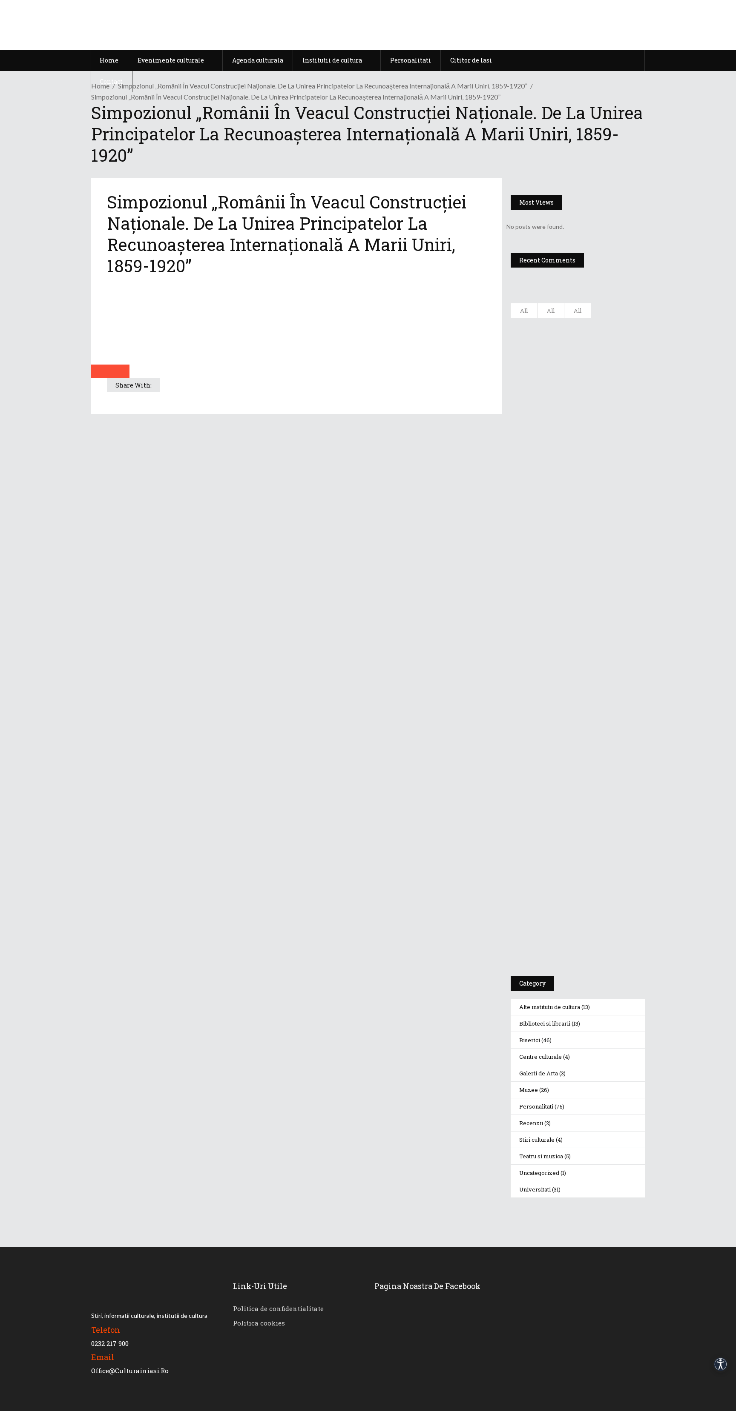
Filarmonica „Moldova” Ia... (595, 329)
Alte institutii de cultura (549, 1007)
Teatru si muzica (541, 1156)
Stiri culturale (537, 1139)
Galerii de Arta (538, 1073)
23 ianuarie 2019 (602, 517)
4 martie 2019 (599, 439)
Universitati (535, 1189)
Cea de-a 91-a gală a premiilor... (602, 501)
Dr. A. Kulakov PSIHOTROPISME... (601, 458)
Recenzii (531, 1123)
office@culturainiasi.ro (130, 1370)
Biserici (529, 1040)
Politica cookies (259, 1323)
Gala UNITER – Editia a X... (597, 371)
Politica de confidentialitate (278, 1308)
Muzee (528, 1090)
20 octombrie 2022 (605, 346)
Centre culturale (540, 1056)
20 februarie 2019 (603, 475)
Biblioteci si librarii (544, 1023)
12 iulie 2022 (597, 388)
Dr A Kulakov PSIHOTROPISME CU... (600, 418)
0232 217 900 (110, 1343)
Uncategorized (539, 1173)
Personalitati (536, 1106)
